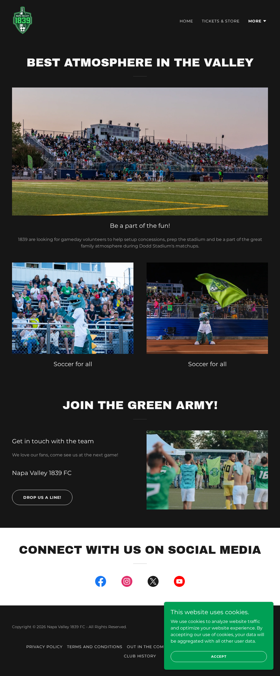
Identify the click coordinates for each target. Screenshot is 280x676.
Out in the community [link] (154, 646)
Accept (218, 656)
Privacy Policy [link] (44, 646)
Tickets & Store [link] (221, 21)
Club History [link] (140, 656)
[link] (22, 19)
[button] (257, 21)
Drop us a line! (42, 497)
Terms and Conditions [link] (94, 646)
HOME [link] (186, 21)
